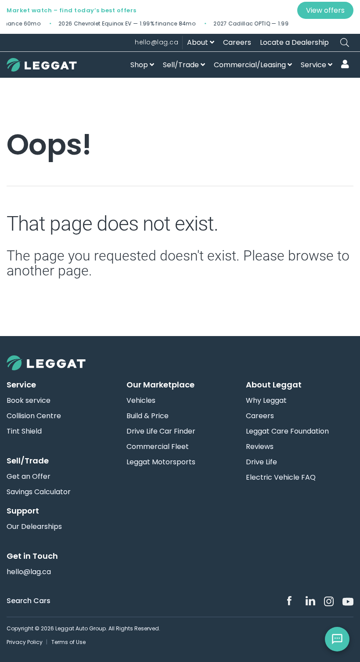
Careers (237, 42)
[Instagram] (329, 601)
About (198, 42)
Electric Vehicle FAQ (281, 477)
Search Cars (28, 601)
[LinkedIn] (310, 601)
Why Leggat (266, 400)
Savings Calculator (39, 492)
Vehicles (140, 400)
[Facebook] (292, 601)
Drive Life (261, 462)
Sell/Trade (182, 65)
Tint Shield (24, 431)
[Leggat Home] (180, 362)
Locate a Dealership (294, 42)
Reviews (260, 446)
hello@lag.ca (156, 42)
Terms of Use (68, 642)
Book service (28, 400)
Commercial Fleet (157, 446)
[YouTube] (347, 601)
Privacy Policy (25, 642)
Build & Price (147, 416)
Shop (140, 65)
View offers (325, 10)
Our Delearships (34, 526)
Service (314, 65)
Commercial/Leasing (251, 65)
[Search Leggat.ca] (344, 42)
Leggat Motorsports (160, 462)
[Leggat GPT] (337, 639)
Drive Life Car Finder (160, 431)
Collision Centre (34, 416)
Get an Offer (28, 476)
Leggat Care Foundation (287, 431)
